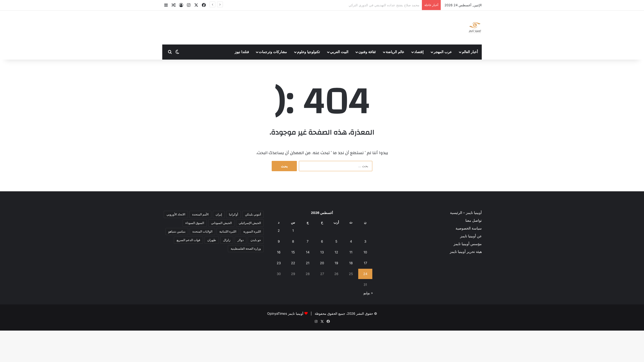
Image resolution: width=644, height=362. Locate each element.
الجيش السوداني (221, 223)
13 (322, 252)
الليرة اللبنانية (227, 231)
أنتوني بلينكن (253, 214)
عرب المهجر (443, 52)
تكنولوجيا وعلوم (308, 52)
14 (307, 252)
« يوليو (368, 293)
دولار (240, 240)
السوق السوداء (194, 223)
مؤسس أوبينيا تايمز (468, 244)
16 (278, 252)
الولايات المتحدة (202, 231)
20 (322, 263)
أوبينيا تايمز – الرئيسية (466, 213)
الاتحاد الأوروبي (176, 214)
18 (351, 263)
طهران (211, 240)
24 (365, 274)
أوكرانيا (233, 214)
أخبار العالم (470, 52)
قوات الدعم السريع (188, 240)
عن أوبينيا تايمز (471, 236)
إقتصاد (419, 52)
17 (365, 263)
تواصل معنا (473, 220)
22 (293, 263)
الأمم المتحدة (200, 214)
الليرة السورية (252, 231)
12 (336, 252)
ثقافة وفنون (367, 52)
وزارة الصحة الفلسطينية (246, 248)
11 (350, 252)
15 (293, 252)
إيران (219, 214)
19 (336, 263)
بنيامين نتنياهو (176, 231)
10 (365, 252)
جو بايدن (256, 240)
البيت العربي (339, 52)
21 (307, 263)
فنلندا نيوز (242, 52)
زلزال (226, 240)
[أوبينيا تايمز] (475, 27)
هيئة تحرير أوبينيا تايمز (466, 252)
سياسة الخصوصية (469, 228)
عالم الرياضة (395, 52)
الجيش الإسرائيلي (250, 223)
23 (279, 263)
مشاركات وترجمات (273, 52)
